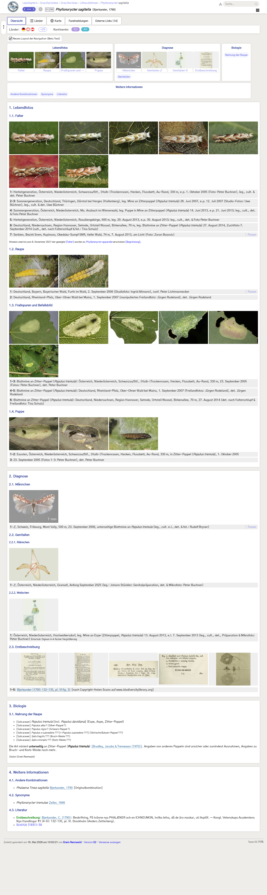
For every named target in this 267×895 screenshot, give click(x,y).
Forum (252, 234)
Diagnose (167, 48)
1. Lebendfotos (21, 108)
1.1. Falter (16, 115)
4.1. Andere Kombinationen (28, 780)
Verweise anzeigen (110, 842)
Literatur (62, 94)
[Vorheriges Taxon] (25, 9)
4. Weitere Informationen (29, 772)
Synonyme (47, 94)
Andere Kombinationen (24, 94)
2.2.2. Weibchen (19, 592)
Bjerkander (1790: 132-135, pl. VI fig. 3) (43, 689)
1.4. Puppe (16, 411)
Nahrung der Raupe (236, 55)
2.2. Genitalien (19, 534)
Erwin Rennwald (72, 842)
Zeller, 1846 (57, 802)
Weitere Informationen (129, 87)
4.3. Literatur (18, 810)
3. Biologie (17, 706)
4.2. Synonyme (19, 795)
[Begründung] (132, 242)
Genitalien (124, 77)
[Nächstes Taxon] (33, 9)
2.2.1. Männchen (19, 542)
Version (90, 842)
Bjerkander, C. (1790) (56, 817)
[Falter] (70, 242)
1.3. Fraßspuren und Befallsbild (30, 305)
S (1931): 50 (29, 824)
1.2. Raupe (16, 249)
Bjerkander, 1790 (61, 787)
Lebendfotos (60, 48)
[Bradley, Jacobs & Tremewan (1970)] (117, 746)
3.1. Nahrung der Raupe (25, 714)
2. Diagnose (18, 476)
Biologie (236, 48)
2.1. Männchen (19, 484)
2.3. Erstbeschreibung (24, 646)
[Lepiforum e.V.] (13, 7)
